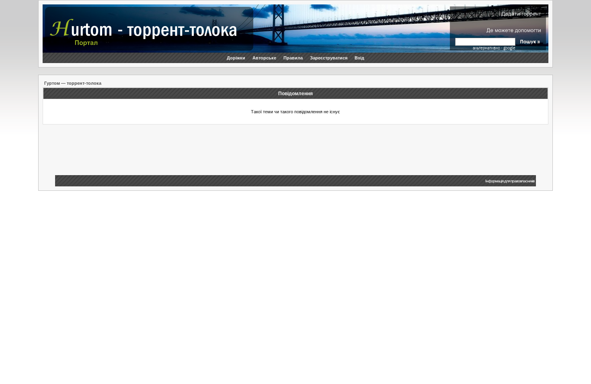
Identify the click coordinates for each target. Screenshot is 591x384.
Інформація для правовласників (509, 181)
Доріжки (236, 57)
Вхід (359, 57)
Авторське (264, 57)
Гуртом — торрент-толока (72, 83)
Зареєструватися (328, 57)
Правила (293, 57)
